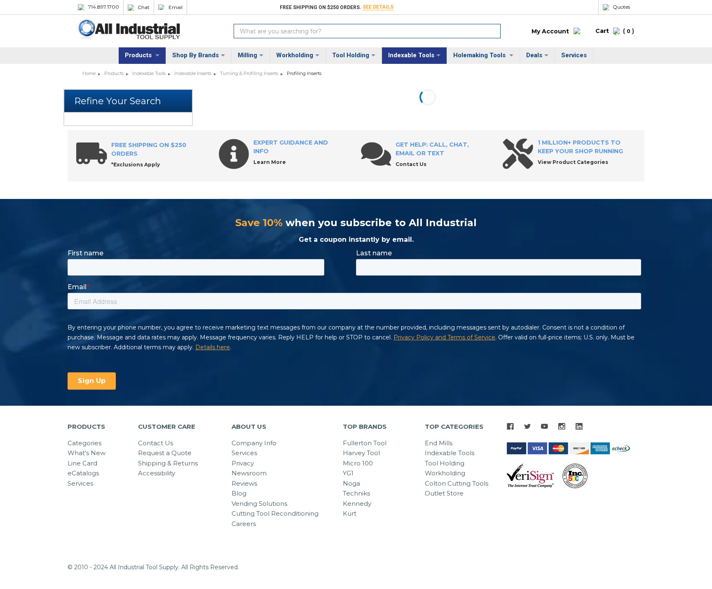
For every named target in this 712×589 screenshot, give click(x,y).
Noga (351, 483)
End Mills (438, 443)
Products (139, 55)
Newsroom (249, 473)
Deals (534, 55)
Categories (84, 443)
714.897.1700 (103, 7)
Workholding (294, 55)
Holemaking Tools (480, 55)
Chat (144, 7)
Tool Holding (350, 55)
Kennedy (357, 503)
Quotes (621, 7)
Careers (244, 524)
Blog (239, 493)
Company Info (254, 443)
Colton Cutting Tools (456, 483)
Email (176, 7)
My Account (550, 31)
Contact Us (155, 443)
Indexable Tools (411, 55)
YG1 (348, 473)
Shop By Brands (195, 55)
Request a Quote (165, 453)
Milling (247, 55)
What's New (86, 453)
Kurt (349, 513)
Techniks (356, 493)
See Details (378, 7)
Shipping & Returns (168, 463)
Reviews (244, 483)
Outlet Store (444, 493)
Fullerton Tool (364, 443)
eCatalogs (83, 473)
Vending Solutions (259, 503)
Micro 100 (358, 463)
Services (574, 55)
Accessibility (156, 473)
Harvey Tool (361, 453)
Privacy (243, 463)
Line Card (82, 463)
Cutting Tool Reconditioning (275, 513)
